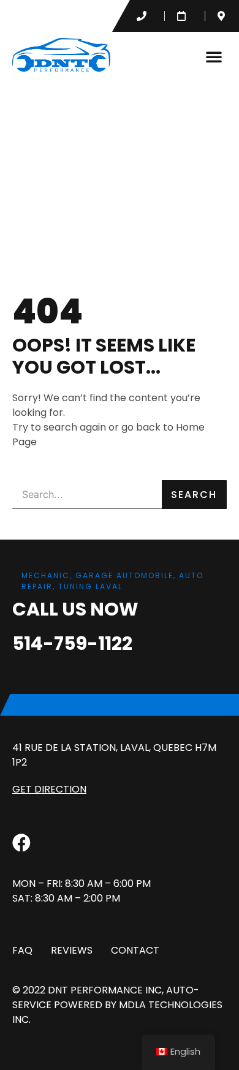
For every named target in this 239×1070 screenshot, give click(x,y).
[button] (214, 56)
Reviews (72, 950)
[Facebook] (21, 843)
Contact (135, 950)
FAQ (22, 950)
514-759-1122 (72, 643)
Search (194, 495)
